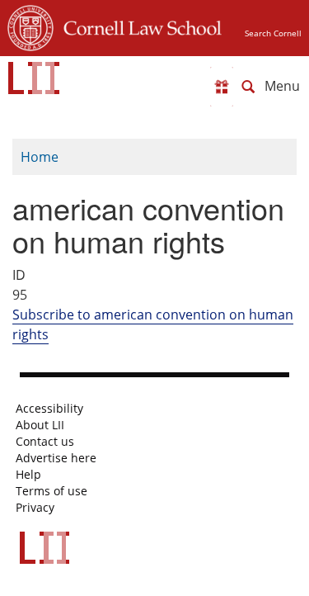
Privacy (35, 507)
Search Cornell (273, 33)
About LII (40, 425)
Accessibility (49, 408)
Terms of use (51, 491)
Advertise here (56, 458)
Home (40, 157)
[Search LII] (248, 86)
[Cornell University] (30, 25)
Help (28, 474)
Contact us (45, 441)
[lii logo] (33, 78)
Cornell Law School (138, 25)
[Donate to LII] (221, 86)
